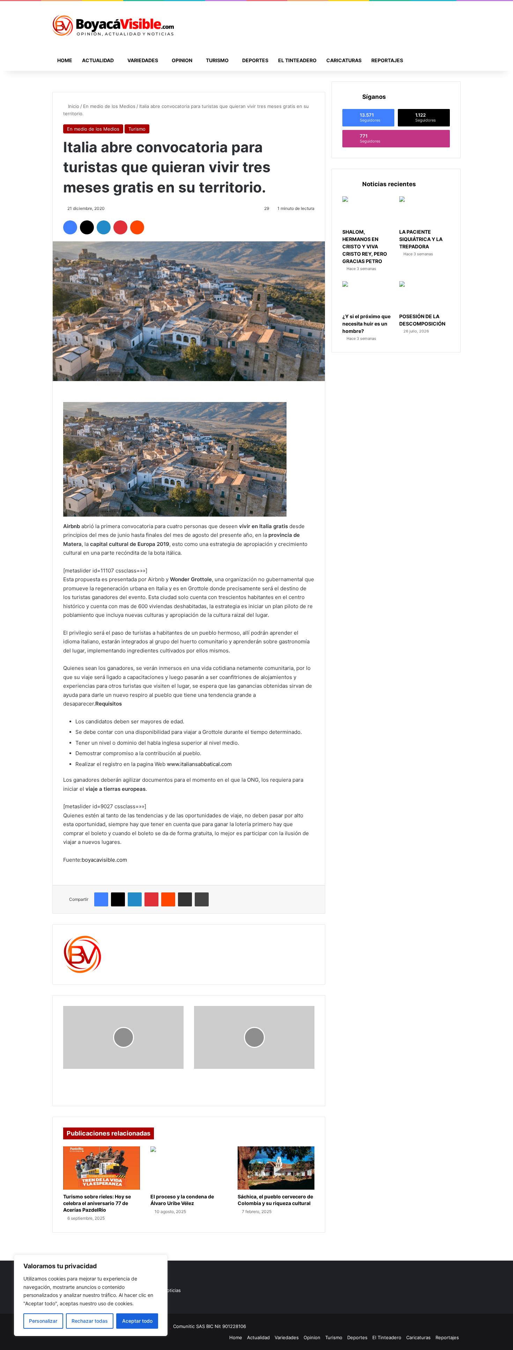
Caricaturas (344, 60)
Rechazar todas (90, 1321)
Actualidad (98, 60)
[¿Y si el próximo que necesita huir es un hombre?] (367, 295)
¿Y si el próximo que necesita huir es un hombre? (366, 323)
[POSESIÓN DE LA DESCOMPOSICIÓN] (424, 295)
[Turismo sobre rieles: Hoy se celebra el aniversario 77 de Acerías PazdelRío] (101, 1168)
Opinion (182, 60)
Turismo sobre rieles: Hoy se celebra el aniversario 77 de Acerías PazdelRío (97, 1203)
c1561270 (124, 939)
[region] (91, 1295)
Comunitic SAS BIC (194, 1326)
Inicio (73, 106)
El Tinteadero (297, 60)
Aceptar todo (137, 1321)
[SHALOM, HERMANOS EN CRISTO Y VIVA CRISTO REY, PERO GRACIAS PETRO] (367, 210)
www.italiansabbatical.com (199, 764)
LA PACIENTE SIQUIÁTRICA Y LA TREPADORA (421, 239)
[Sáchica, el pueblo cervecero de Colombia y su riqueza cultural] (276, 1168)
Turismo (217, 60)
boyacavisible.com (104, 859)
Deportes (255, 60)
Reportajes (387, 60)
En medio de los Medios (109, 106)
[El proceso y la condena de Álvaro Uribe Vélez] (188, 1168)
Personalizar (43, 1321)
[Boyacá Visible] (113, 25)
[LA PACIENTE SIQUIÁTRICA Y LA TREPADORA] (424, 210)
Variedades (142, 60)
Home (64, 60)
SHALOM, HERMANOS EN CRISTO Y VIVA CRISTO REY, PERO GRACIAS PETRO (364, 246)
